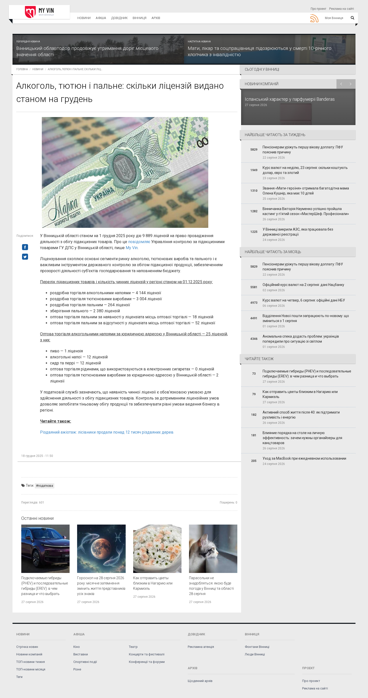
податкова (45, 485)
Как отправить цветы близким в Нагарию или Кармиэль (152, 583)
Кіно (76, 647)
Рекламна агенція (201, 647)
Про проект (318, 9)
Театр (133, 647)
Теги (19, 677)
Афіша (101, 18)
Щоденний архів (200, 681)
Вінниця (139, 18)
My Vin (132, 247)
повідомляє (139, 241)
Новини (84, 18)
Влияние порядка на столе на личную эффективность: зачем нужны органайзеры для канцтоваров (302, 438)
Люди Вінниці (255, 654)
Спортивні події (85, 662)
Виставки (80, 654)
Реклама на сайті (341, 9)
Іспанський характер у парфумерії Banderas (290, 99)
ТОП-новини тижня (30, 662)
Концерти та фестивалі (146, 654)
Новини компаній (29, 654)
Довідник (119, 18)
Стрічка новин (27, 647)
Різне (77, 669)
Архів (155, 18)
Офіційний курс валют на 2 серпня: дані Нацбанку (303, 285)
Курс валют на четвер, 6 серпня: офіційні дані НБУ (304, 300)
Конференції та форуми (147, 662)
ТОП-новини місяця (30, 669)
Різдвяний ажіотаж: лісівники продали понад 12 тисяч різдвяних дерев (106, 432)
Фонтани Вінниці (257, 647)
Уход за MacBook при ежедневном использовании (304, 458)
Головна (22, 69)
